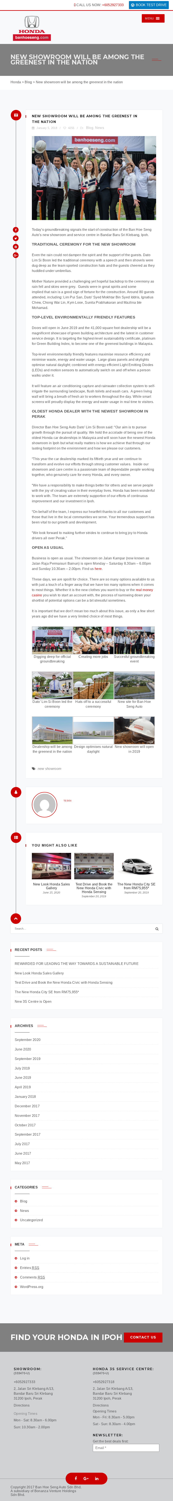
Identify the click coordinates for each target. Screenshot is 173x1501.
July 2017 (22, 1144)
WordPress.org (31, 1287)
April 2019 (23, 1087)
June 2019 (23, 1077)
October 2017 (25, 1125)
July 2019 (22, 1068)
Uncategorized (31, 1220)
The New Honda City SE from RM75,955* (136, 886)
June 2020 (23, 1049)
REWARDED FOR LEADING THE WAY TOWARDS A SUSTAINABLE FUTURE (77, 964)
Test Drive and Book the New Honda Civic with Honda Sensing (94, 888)
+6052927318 (103, 1382)
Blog (89, 128)
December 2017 (27, 1106)
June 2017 (23, 1153)
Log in (25, 1258)
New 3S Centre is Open (33, 1001)
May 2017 (22, 1163)
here (98, 569)
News (99, 128)
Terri (68, 800)
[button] (149, 18)
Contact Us (143, 1337)
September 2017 (28, 1134)
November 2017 (27, 1115)
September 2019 (28, 1059)
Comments (32, 1277)
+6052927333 (113, 5)
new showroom (49, 768)
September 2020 (28, 1040)
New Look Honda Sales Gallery (51, 886)
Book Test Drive (151, 5)
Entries (29, 1268)
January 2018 (25, 1096)
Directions (22, 1405)
